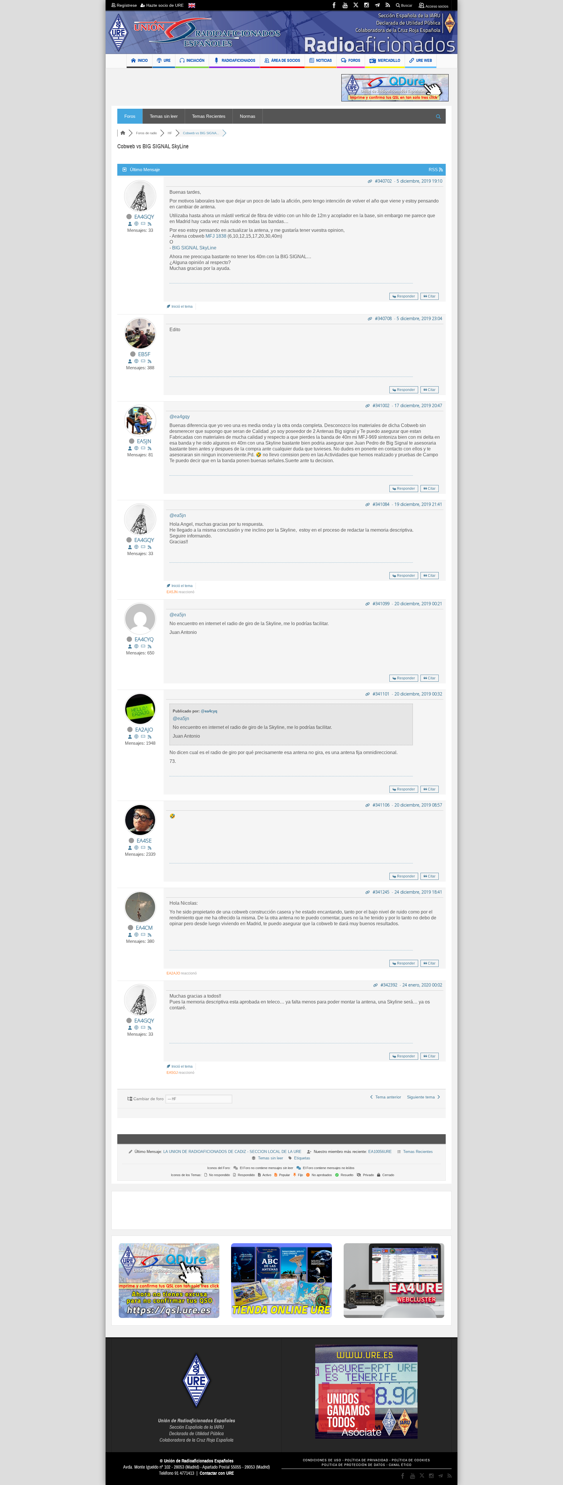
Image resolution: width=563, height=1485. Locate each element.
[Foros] (123, 133)
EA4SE (144, 840)
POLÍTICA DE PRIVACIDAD (366, 1460)
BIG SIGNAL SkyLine (194, 247)
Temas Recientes (208, 116)
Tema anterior (387, 1097)
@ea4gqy (179, 416)
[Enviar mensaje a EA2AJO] (143, 736)
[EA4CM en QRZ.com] (136, 934)
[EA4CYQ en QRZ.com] (136, 646)
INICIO (143, 60)
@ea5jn (177, 515)
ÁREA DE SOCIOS (285, 60)
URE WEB (424, 60)
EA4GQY (144, 216)
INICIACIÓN (195, 60)
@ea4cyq (209, 711)
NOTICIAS (324, 60)
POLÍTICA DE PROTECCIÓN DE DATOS (353, 1465)
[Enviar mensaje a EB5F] (143, 361)
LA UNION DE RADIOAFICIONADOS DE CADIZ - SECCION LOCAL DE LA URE (232, 1151)
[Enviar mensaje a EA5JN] (143, 448)
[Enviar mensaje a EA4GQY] (143, 223)
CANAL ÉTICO (400, 1465)
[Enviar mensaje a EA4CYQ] (143, 646)
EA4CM (144, 927)
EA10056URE (380, 1151)
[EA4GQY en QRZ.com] (136, 223)
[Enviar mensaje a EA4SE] (143, 847)
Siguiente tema (422, 1097)
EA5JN (144, 441)
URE (167, 60)
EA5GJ (172, 1073)
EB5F (144, 354)
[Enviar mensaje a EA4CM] (143, 934)
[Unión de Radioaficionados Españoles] (281, 32)
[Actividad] (149, 224)
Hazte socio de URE (164, 5)
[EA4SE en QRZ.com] (136, 847)
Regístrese (128, 5)
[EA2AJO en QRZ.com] (136, 736)
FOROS (354, 60)
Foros (129, 116)
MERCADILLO (389, 60)
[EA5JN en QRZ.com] (136, 448)
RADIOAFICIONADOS (238, 60)
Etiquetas (302, 1158)
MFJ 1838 (216, 236)
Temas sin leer (164, 116)
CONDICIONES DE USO (322, 1460)
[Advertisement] (222, 87)
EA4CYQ (144, 639)
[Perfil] (130, 224)
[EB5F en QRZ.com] (136, 361)
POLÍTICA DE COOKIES (411, 1460)
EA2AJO (144, 729)
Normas (247, 116)
